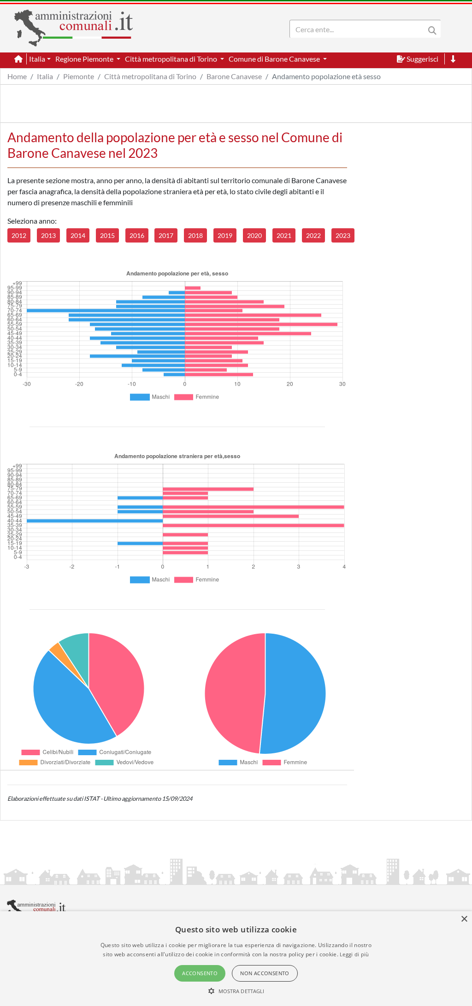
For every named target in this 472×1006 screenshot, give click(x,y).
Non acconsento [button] (264, 973)
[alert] (236, 958)
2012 (19, 235)
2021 (284, 235)
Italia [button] (37, 58)
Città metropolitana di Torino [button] (171, 58)
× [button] (463, 919)
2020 (254, 235)
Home (17, 76)
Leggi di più (354, 954)
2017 (166, 235)
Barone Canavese (234, 76)
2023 (343, 235)
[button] (236, 990)
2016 (137, 235)
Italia (45, 76)
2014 (78, 235)
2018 (195, 235)
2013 (48, 235)
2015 (107, 235)
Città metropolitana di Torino (150, 76)
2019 (225, 235)
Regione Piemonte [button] (85, 58)
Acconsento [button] (200, 973)
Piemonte (78, 76)
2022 (313, 235)
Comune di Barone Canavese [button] (275, 58)
